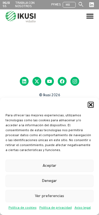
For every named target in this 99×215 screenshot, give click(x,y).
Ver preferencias (49, 196)
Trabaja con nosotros (25, 4)
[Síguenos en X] (36, 81)
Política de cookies (23, 207)
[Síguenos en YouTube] (49, 81)
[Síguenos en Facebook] (62, 81)
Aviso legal (83, 207)
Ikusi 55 (6, 4)
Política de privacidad (55, 207)
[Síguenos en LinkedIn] (91, 4)
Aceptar (49, 166)
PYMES (56, 4)
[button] (91, 105)
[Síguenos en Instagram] (74, 81)
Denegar (49, 181)
